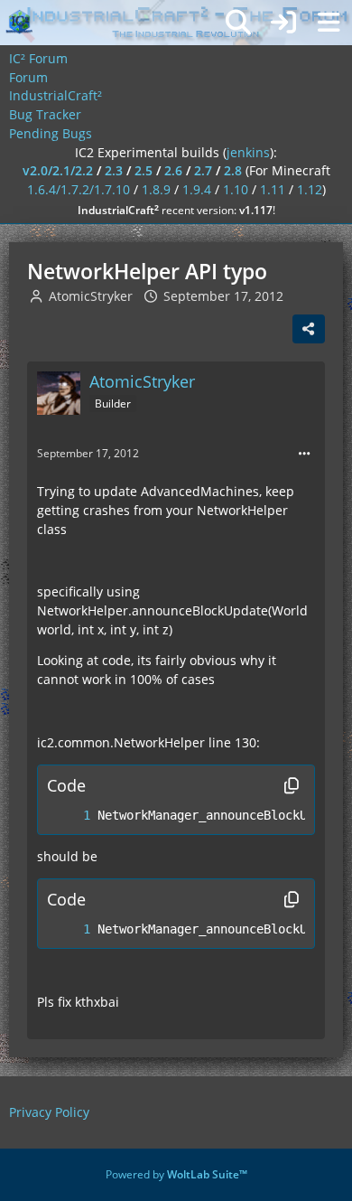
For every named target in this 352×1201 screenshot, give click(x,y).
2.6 (173, 170)
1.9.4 (196, 189)
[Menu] (328, 23)
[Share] (308, 328)
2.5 (143, 170)
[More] (304, 454)
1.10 (235, 189)
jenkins (248, 152)
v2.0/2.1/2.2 (58, 170)
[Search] (238, 23)
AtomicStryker (91, 296)
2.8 (233, 170)
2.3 (114, 170)
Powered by (176, 1174)
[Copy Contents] (291, 785)
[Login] (283, 22)
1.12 (309, 189)
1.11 (272, 189)
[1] (68, 815)
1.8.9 (156, 189)
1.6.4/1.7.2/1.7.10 (78, 189)
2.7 (203, 170)
